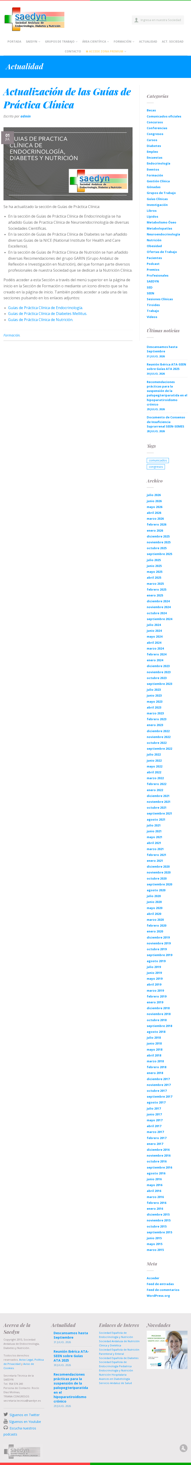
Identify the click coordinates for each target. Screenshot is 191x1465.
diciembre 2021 (158, 796)
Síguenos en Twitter (25, 1415)
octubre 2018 (157, 1020)
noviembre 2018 (159, 1014)
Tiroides (153, 305)
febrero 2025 (156, 589)
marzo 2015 (155, 1250)
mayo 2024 (154, 636)
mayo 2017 (154, 1120)
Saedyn (31, 42)
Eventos (153, 169)
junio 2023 (154, 695)
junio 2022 (154, 760)
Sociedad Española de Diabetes (118, 1358)
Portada (14, 42)
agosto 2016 (156, 1173)
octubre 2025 (157, 548)
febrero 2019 (156, 996)
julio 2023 (154, 689)
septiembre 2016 (159, 1167)
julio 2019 (154, 967)
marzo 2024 (155, 648)
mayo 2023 (154, 701)
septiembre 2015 (159, 1232)
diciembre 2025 (158, 536)
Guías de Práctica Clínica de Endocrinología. (45, 307)
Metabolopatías (159, 228)
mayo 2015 (154, 1244)
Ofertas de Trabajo (162, 252)
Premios (153, 269)
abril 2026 (154, 513)
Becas (151, 110)
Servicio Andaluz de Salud (115, 1383)
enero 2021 (155, 861)
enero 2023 (155, 725)
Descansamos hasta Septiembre (162, 349)
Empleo (152, 152)
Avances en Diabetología (114, 1379)
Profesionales (157, 275)
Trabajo (153, 311)
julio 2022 (154, 754)
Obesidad (154, 246)
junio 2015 (154, 1238)
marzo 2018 (155, 1061)
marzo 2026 (155, 518)
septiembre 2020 (159, 884)
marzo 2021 (155, 849)
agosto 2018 (156, 1032)
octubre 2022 (157, 743)
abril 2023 (154, 707)
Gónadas (153, 187)
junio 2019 (154, 973)
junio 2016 (154, 1179)
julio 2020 (154, 896)
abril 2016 (154, 1191)
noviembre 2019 (159, 943)
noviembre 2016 (159, 1155)
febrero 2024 (156, 654)
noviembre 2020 (159, 872)
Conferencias (157, 128)
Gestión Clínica (158, 181)
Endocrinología (158, 163)
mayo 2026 (154, 507)
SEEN (150, 293)
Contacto (73, 51)
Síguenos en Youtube (25, 1421)
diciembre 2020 (158, 866)
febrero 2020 (156, 925)
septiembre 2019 (159, 955)
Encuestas (154, 157)
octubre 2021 (157, 807)
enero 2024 (155, 660)
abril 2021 (154, 843)
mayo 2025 (154, 572)
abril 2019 (154, 984)
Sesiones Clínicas (160, 299)
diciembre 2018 (158, 1008)
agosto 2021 (156, 819)
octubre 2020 (157, 878)
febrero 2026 (156, 524)
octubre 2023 (157, 678)
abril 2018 (154, 1055)
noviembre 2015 (159, 1220)
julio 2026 (154, 495)
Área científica (94, 42)
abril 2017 (154, 1126)
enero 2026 (155, 530)
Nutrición (154, 240)
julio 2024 (154, 625)
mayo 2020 (154, 908)
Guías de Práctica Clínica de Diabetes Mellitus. (47, 313)
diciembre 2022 (158, 731)
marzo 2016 (155, 1197)
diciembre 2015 (158, 1214)
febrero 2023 (156, 719)
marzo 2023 (155, 713)
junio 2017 (154, 1114)
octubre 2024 (157, 613)
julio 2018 (154, 1037)
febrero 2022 (156, 784)
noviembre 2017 (159, 1085)
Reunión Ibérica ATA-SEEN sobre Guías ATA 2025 (166, 366)
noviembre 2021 (159, 802)
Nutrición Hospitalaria (112, 1374)
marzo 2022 (155, 778)
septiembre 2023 (159, 684)
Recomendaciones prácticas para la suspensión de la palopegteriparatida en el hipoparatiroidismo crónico (167, 393)
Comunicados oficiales (164, 116)
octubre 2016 (157, 1161)
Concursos (155, 122)
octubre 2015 (157, 1226)
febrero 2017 (156, 1138)
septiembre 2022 (159, 748)
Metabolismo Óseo (161, 222)
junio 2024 (154, 630)
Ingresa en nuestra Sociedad (161, 20)
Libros (152, 210)
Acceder (153, 1278)
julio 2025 (154, 560)
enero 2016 (155, 1208)
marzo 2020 (155, 919)
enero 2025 (155, 595)
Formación (122, 42)
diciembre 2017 (158, 1079)
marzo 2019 (155, 990)
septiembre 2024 (159, 619)
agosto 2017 (156, 1102)
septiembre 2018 (159, 1026)
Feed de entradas (160, 1284)
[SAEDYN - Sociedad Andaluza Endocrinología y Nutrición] (39, 18)
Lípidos (152, 216)
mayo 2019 (154, 978)
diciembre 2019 (158, 937)
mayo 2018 (154, 1049)
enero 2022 (155, 790)
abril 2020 (154, 914)
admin (25, 116)
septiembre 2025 (159, 554)
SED (150, 287)
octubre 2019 (157, 949)
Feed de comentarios (163, 1290)
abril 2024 (154, 642)
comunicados (158, 460)
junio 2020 (154, 902)
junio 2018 (154, 1043)
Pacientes (154, 258)
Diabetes (154, 146)
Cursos (152, 140)
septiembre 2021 (159, 813)
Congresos (155, 134)
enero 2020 (155, 931)
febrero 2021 (156, 855)
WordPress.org (158, 1295)
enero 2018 (155, 1073)
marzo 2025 (155, 583)
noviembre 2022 (159, 737)
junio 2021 (154, 831)
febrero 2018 (156, 1067)
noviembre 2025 (159, 542)
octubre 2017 (157, 1091)
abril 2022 (154, 772)
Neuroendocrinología (163, 234)
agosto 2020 (156, 890)
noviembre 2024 (159, 607)
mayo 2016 (154, 1185)
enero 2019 (155, 1002)
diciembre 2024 (158, 601)
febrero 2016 (156, 1203)
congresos (156, 467)
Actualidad (148, 42)
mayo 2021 (154, 837)
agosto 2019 (156, 961)
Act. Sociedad (173, 42)
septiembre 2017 (159, 1096)
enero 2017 (155, 1144)
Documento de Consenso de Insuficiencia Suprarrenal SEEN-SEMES (166, 421)
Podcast (153, 264)
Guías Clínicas (157, 199)
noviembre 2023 (159, 672)
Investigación (157, 205)
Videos (152, 317)
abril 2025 (154, 577)
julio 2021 (154, 825)
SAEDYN (153, 281)
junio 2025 (154, 566)
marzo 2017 (155, 1132)
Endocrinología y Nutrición (116, 1370)
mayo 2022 (154, 766)
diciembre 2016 (158, 1149)
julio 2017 (154, 1108)
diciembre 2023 (158, 666)
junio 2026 (154, 501)
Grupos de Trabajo (60, 42)
